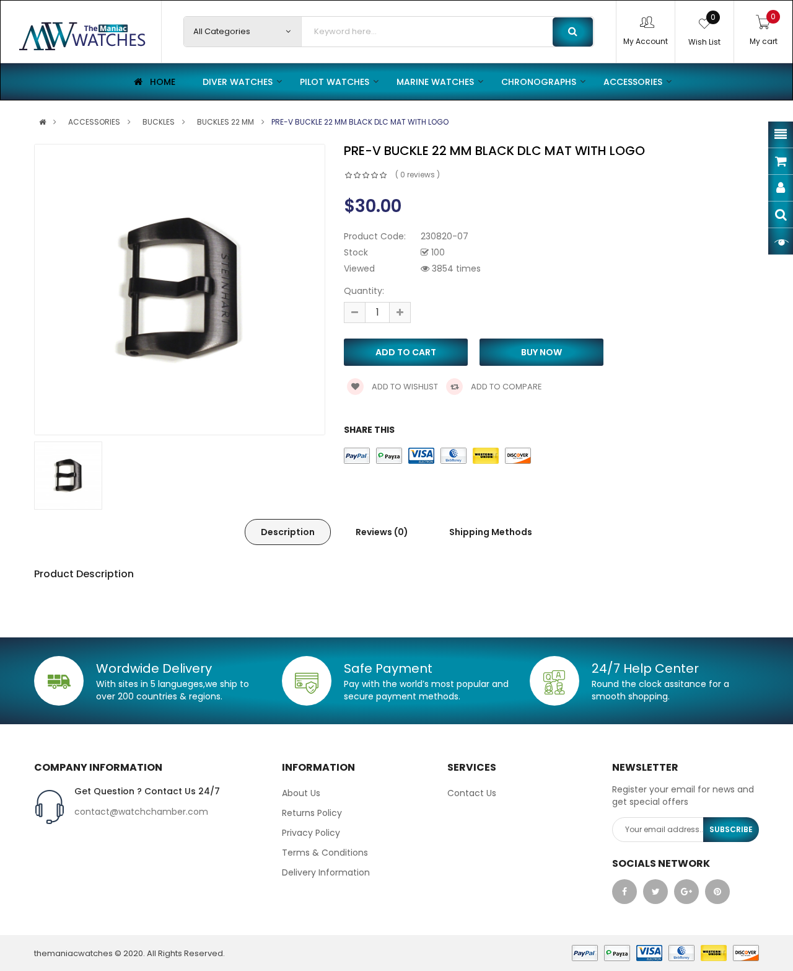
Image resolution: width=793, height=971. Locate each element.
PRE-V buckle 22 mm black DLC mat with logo (360, 122)
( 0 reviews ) (417, 174)
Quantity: (364, 291)
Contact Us (471, 793)
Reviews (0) (382, 532)
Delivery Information (326, 872)
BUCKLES (158, 122)
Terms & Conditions (325, 852)
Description (288, 532)
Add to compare (505, 386)
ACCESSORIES (94, 122)
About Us (301, 793)
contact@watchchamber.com (141, 811)
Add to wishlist (404, 386)
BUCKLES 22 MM (225, 122)
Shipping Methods (490, 532)
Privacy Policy (311, 833)
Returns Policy (312, 813)
